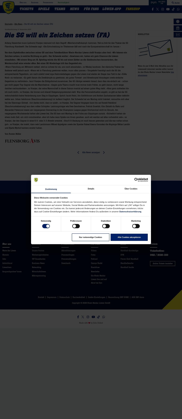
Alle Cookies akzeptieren (129, 237)
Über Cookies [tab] (131, 189)
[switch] (76, 226)
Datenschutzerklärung (130, 211)
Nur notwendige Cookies (90, 237)
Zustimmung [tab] (51, 189)
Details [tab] (91, 189)
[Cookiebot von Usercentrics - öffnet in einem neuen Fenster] (136, 180)
